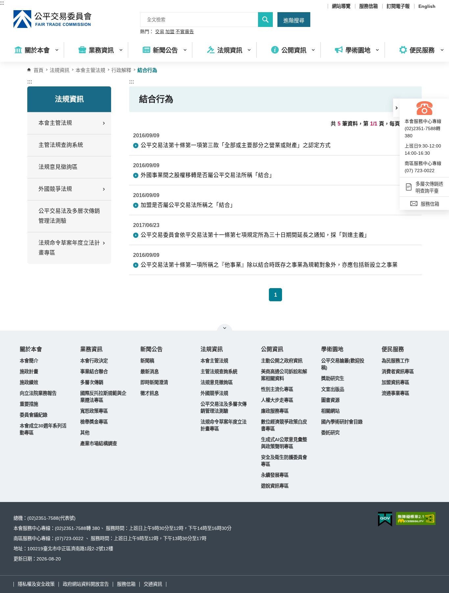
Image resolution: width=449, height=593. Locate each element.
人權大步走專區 (277, 400)
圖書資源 (330, 400)
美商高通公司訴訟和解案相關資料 (284, 375)
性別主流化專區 (277, 389)
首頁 (38, 70)
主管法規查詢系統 (60, 145)
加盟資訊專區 (395, 382)
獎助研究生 (332, 378)
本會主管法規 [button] (55, 123)
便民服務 (393, 349)
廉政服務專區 (275, 411)
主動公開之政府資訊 (281, 360)
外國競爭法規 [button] (55, 189)
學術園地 (332, 349)
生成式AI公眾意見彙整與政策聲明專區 (284, 443)
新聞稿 (147, 360)
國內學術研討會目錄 (342, 421)
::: (2, 3)
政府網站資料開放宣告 (86, 584)
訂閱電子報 (398, 6)
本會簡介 (29, 360)
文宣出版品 (332, 389)
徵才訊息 (149, 393)
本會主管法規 (90, 70)
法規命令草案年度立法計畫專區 (224, 425)
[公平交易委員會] (52, 19)
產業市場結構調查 (98, 443)
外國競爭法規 (214, 393)
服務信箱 (368, 6)
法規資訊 (212, 349)
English (427, 6)
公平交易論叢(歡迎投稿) (342, 364)
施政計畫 (29, 371)
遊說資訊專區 (275, 486)
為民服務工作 (395, 360)
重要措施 (29, 404)
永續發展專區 (275, 475)
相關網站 (330, 411)
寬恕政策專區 (94, 411)
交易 (159, 32)
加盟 (170, 32)
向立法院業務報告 (38, 393)
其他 (84, 432)
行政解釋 (121, 70)
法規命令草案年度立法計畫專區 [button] (69, 248)
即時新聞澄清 (154, 382)
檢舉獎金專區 (94, 421)
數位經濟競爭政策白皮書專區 (284, 425)
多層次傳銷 (91, 382)
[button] (396, 108)
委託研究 (330, 432)
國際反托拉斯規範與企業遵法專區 (103, 397)
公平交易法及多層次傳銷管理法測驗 (69, 216)
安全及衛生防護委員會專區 (284, 461)
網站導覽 (341, 6)
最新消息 (149, 371)
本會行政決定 (94, 360)
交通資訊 (153, 584)
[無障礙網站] (416, 518)
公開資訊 (272, 349)
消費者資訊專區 (398, 371)
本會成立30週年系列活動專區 (43, 429)
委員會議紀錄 (33, 415)
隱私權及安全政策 (36, 584)
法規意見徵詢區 (58, 167)
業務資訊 (91, 349)
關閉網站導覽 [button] (224, 328)
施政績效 (29, 382)
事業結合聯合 (94, 371)
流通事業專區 (395, 393)
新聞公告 (151, 349)
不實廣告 (185, 32)
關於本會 (31, 349)
